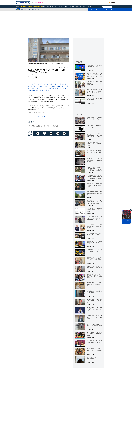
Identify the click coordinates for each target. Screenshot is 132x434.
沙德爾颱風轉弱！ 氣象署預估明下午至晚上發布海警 (34, 9)
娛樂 (66, 6)
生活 (59, 6)
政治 (44, 6)
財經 (51, 6)
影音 (18, 6)
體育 (62, 6)
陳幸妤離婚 (24, 6)
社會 (55, 6)
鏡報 (84, 6)
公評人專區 (92, 9)
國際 (48, 6)
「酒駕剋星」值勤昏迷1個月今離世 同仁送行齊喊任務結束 (43, 126)
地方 (70, 6)
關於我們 (103, 9)
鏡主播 (97, 9)
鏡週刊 (80, 6)
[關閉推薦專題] (131, 210)
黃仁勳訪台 (39, 6)
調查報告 (74, 6)
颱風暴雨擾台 (31, 6)
